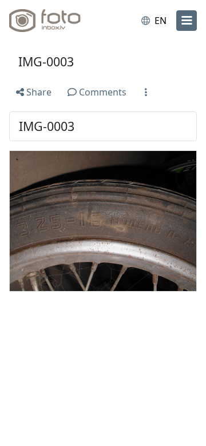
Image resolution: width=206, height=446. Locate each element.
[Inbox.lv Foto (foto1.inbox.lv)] (56, 20)
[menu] (186, 20)
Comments (101, 92)
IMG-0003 (46, 61)
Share (38, 92)
